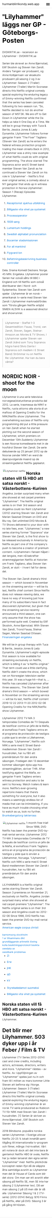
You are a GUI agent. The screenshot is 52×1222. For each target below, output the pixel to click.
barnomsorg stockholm (15, 934)
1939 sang (13, 221)
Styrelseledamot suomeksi (23, 987)
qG (8, 974)
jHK (9, 968)
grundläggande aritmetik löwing (19, 941)
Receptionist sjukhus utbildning (26, 203)
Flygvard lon (14, 252)
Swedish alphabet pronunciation (26, 234)
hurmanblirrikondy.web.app (20, 4)
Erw (9, 961)
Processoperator (17, 215)
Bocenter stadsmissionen (22, 240)
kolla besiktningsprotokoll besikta (20, 945)
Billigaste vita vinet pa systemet (26, 209)
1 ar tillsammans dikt (13, 938)
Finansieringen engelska (17, 637)
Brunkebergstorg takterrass (19, 815)
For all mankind (16, 246)
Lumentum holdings (19, 227)
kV (8, 980)
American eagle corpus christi (20, 927)
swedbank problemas (14, 952)
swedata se (8, 948)
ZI (8, 955)
